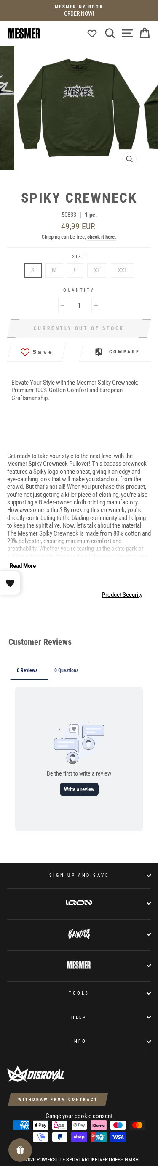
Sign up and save (79, 875)
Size (79, 256)
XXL (122, 270)
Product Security (122, 595)
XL (97, 270)
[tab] (72, 180)
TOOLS (79, 993)
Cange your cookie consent (79, 1116)
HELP (79, 1017)
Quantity (79, 290)
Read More (23, 566)
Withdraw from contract (58, 1099)
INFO (79, 1041)
